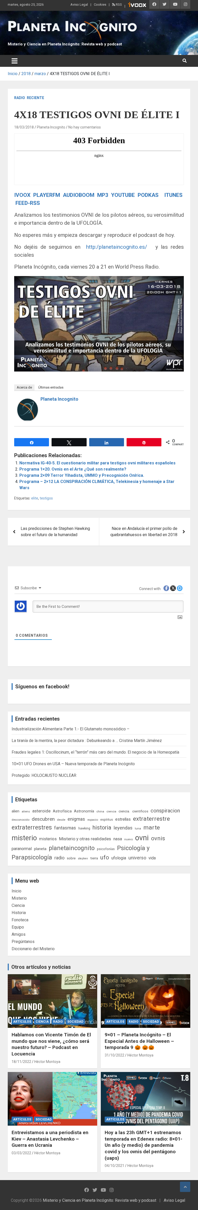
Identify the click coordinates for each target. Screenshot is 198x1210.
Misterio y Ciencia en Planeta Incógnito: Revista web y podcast (65, 44)
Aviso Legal (79, 4)
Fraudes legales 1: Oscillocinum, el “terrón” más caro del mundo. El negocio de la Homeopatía (95, 752)
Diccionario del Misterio (33, 948)
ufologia (118, 858)
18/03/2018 (24, 127)
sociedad (75, 1021)
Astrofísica (62, 811)
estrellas (123, 819)
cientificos (140, 811)
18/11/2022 (21, 1062)
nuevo (128, 839)
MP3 (102, 195)
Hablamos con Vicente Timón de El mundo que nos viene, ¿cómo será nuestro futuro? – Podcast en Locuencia (51, 1044)
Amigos (19, 934)
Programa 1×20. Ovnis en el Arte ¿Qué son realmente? (72, 469)
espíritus (106, 819)
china (100, 811)
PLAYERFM (46, 195)
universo (137, 857)
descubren (43, 819)
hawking (84, 828)
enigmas (76, 819)
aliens (26, 811)
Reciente (35, 98)
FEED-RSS (27, 203)
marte (151, 827)
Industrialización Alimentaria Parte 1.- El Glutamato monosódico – (70, 729)
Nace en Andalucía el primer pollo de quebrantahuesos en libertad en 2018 (143, 531)
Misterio (19, 898)
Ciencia (18, 905)
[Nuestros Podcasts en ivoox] (137, 5)
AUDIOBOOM (79, 195)
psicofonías (106, 849)
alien (15, 811)
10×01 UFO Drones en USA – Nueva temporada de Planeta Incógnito (73, 763)
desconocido (20, 819)
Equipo (18, 927)
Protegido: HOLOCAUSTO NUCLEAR (44, 775)
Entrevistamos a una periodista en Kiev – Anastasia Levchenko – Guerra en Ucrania (50, 1139)
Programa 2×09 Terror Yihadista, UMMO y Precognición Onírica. (81, 475)
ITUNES (173, 195)
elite (34, 498)
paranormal (22, 848)
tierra (94, 858)
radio (59, 857)
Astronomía (84, 811)
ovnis (158, 838)
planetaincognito (72, 848)
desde (61, 819)
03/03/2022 (21, 1153)
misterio (24, 838)
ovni (142, 837)
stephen (83, 858)
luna (138, 828)
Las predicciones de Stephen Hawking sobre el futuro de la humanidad (55, 531)
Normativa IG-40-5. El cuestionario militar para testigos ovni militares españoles (97, 463)
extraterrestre (151, 818)
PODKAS (148, 195)
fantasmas (65, 827)
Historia (19, 912)
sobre (71, 858)
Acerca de (24, 387)
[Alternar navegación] (14, 61)
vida (152, 858)
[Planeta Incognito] (27, 401)
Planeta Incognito (51, 127)
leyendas (123, 828)
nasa (117, 838)
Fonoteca (20, 919)
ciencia (111, 811)
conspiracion (165, 811)
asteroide (41, 810)
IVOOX (22, 195)
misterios (48, 838)
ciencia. (124, 811)
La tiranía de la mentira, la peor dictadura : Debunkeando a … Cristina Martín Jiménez (87, 740)
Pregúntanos (23, 941)
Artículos (22, 1021)
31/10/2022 (114, 1055)
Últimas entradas (50, 387)
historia (102, 827)
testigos (46, 498)
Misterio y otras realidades (85, 838)
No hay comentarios (84, 127)
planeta (40, 848)
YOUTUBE (122, 195)
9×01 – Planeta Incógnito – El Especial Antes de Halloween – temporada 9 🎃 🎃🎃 (139, 1041)
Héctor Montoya (47, 1062)
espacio (92, 819)
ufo (104, 857)
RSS (118, 4)
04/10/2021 (114, 1166)
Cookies (100, 4)
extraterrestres (32, 827)
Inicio (16, 891)
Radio (19, 98)
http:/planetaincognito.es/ (116, 247)
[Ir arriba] (185, 1187)
